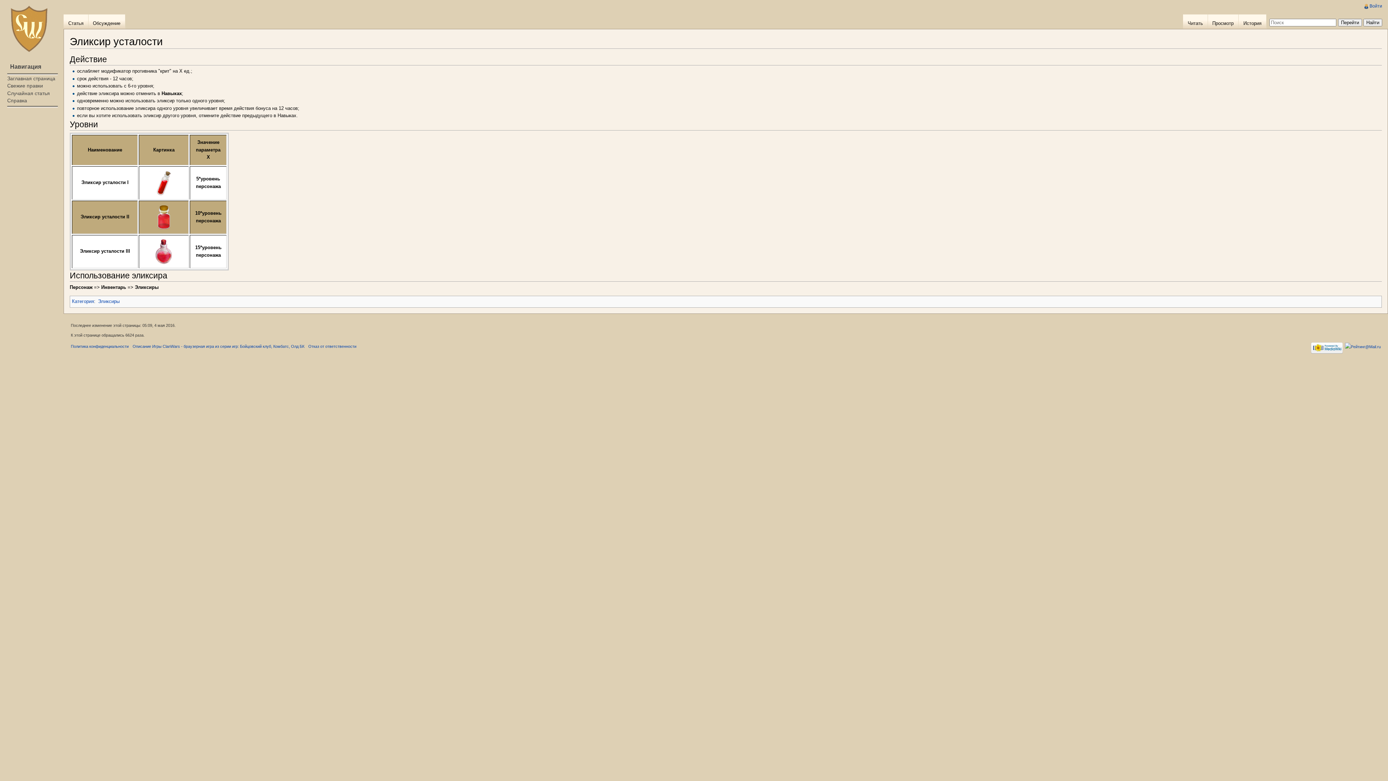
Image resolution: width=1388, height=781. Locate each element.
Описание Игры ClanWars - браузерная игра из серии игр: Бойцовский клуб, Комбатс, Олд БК (218, 346)
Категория (83, 301)
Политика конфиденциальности (100, 346)
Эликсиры (109, 301)
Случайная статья (28, 93)
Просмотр (1223, 23)
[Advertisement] (32, 139)
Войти (1376, 6)
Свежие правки (25, 86)
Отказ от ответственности (332, 346)
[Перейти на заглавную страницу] (29, 29)
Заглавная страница (31, 78)
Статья (75, 23)
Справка (17, 100)
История (1252, 23)
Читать (1195, 23)
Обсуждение (106, 23)
